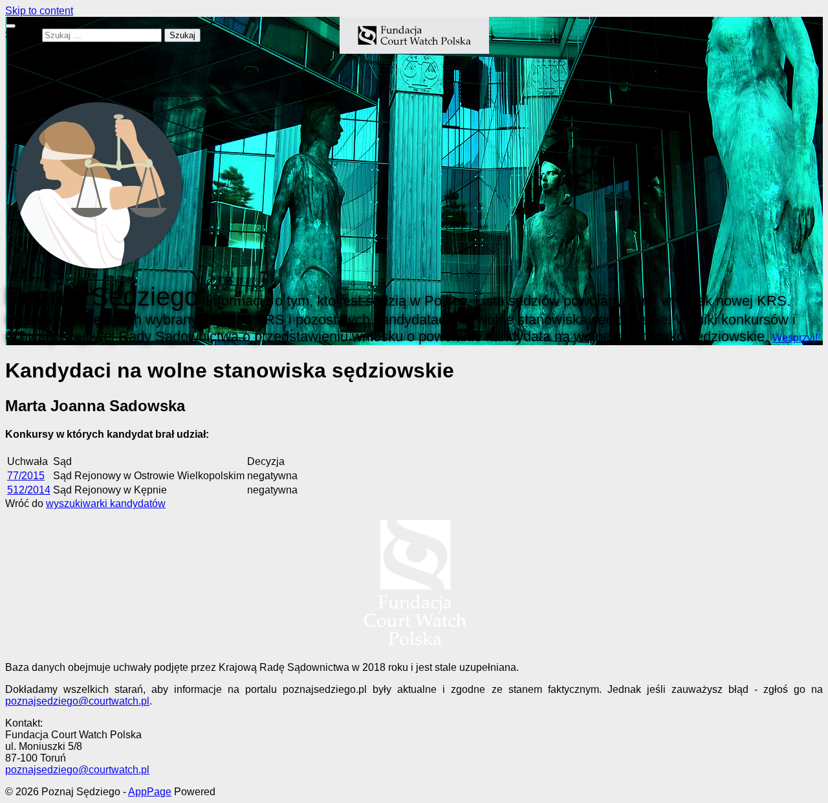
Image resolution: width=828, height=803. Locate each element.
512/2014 (28, 489)
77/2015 (26, 475)
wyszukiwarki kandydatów (106, 503)
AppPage (149, 791)
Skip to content (39, 10)
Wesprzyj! (795, 337)
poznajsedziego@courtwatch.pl (77, 701)
